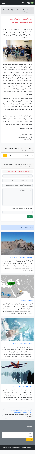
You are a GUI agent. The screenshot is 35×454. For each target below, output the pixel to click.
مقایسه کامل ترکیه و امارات (26, 300)
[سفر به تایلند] (27, 3)
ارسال (29, 217)
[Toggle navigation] (3, 2)
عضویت (30, 440)
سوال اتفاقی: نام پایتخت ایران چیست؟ (22, 208)
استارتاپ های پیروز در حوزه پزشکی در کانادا (22, 343)
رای (5, 155)
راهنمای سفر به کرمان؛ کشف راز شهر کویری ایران (21, 257)
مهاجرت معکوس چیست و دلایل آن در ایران (22, 386)
